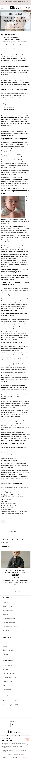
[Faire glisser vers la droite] (19, 591)
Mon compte (7, 642)
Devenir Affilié (7, 689)
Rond (5, 494)
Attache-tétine (7, 631)
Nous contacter (7, 665)
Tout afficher (5, 546)
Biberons (5, 602)
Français (14, 725)
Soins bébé (6, 614)
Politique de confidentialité (11, 701)
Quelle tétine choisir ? (9, 677)
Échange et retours (8, 650)
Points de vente (7, 681)
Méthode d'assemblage (9, 673)
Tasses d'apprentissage (10, 610)
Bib (3, 494)
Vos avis (5, 669)
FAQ (4, 685)
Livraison (5, 646)
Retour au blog (16, 531)
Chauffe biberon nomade (10, 626)
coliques (5, 99)
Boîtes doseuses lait (9, 622)
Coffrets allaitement (9, 618)
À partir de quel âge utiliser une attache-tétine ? (15, 573)
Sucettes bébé (7, 606)
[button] (1, 8)
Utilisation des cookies (9, 709)
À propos (5, 654)
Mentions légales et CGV (10, 705)
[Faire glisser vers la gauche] (12, 591)
